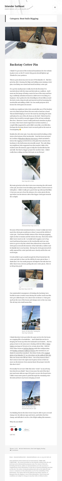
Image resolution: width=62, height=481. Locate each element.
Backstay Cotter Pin (24, 64)
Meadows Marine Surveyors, (28, 138)
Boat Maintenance (25, 448)
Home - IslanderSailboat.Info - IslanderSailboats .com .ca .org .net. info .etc (30, 457)
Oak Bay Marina (28, 348)
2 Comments (14, 450)
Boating (43, 448)
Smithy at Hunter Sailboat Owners (24, 351)
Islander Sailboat (14, 6)
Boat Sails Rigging (35, 448)
